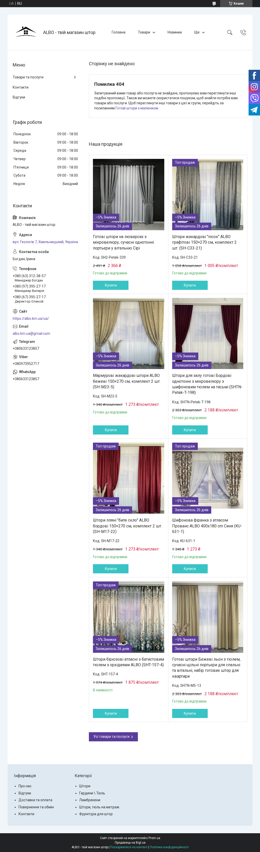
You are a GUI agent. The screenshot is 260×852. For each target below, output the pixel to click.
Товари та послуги (28, 77)
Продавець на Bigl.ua (130, 842)
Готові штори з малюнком (137, 108)
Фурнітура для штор (96, 814)
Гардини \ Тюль (92, 793)
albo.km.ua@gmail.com (31, 333)
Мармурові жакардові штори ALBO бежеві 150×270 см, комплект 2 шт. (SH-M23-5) (126, 381)
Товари (144, 32)
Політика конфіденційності (169, 847)
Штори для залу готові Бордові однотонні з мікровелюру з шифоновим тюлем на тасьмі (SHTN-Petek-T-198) (207, 384)
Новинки (175, 32)
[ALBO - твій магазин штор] (26, 32)
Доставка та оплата (35, 800)
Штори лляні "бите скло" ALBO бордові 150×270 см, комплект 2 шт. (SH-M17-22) (127, 526)
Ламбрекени (89, 800)
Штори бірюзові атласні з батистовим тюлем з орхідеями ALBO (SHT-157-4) (128, 662)
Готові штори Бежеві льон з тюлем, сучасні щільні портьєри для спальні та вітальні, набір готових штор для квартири (206, 668)
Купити (111, 285)
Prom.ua (154, 838)
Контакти (20, 87)
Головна (118, 32)
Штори (84, 786)
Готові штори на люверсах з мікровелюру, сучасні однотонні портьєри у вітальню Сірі (123, 242)
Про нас (25, 786)
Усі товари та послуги (111, 736)
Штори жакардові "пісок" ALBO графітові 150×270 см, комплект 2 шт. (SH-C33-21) (204, 242)
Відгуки (19, 97)
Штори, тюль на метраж (99, 807)
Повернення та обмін (36, 807)
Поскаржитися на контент (129, 847)
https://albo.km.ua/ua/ (31, 318)
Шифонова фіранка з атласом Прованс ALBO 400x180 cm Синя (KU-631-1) (207, 526)
